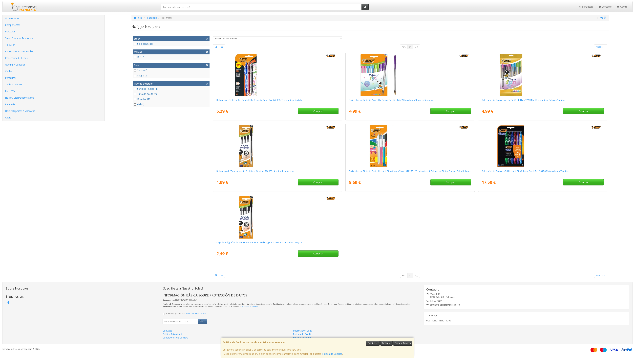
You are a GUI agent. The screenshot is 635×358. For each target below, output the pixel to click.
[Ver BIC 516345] (277, 217)
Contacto (606, 6)
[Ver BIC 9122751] (410, 146)
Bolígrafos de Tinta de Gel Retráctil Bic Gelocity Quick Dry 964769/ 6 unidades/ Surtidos (526, 171)
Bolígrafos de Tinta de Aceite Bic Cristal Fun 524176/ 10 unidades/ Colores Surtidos (391, 99)
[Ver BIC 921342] (542, 75)
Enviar (202, 321)
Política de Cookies (332, 353)
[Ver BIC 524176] (410, 75)
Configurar (373, 343)
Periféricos (11, 77)
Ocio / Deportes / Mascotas (20, 110)
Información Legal (303, 330)
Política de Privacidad (250, 306)
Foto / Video (11, 91)
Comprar (318, 111)
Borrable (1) (143, 99)
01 (410, 46)
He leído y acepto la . (186, 313)
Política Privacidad (172, 334)
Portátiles (10, 31)
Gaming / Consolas (15, 64)
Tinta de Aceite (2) (147, 93)
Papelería (10, 104)
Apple (8, 117)
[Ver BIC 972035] (277, 75)
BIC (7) (141, 57)
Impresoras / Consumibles (19, 51)
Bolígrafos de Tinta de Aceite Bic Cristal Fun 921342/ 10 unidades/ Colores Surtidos (524, 99)
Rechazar (386, 343)
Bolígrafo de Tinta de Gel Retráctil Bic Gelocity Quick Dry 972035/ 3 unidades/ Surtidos (259, 99)
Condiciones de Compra (175, 337)
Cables (8, 71)
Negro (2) (142, 75)
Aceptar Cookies (403, 343)
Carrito (624, 6)
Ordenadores (12, 18)
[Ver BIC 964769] (542, 146)
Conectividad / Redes (16, 58)
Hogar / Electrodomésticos (19, 97)
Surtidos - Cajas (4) (147, 88)
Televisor (10, 44)
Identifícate (587, 6)
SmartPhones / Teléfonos (19, 38)
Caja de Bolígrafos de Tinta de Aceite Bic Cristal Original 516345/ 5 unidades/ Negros (259, 242)
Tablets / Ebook (13, 84)
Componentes (12, 24)
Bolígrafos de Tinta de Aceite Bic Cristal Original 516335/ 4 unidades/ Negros (255, 171)
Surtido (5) (142, 70)
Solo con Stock (145, 43)
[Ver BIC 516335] (277, 146)
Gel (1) (140, 104)
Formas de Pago (302, 337)
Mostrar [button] (600, 46)
